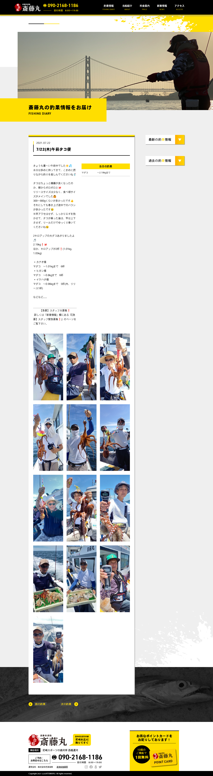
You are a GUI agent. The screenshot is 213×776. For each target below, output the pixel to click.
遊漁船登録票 (62, 767)
